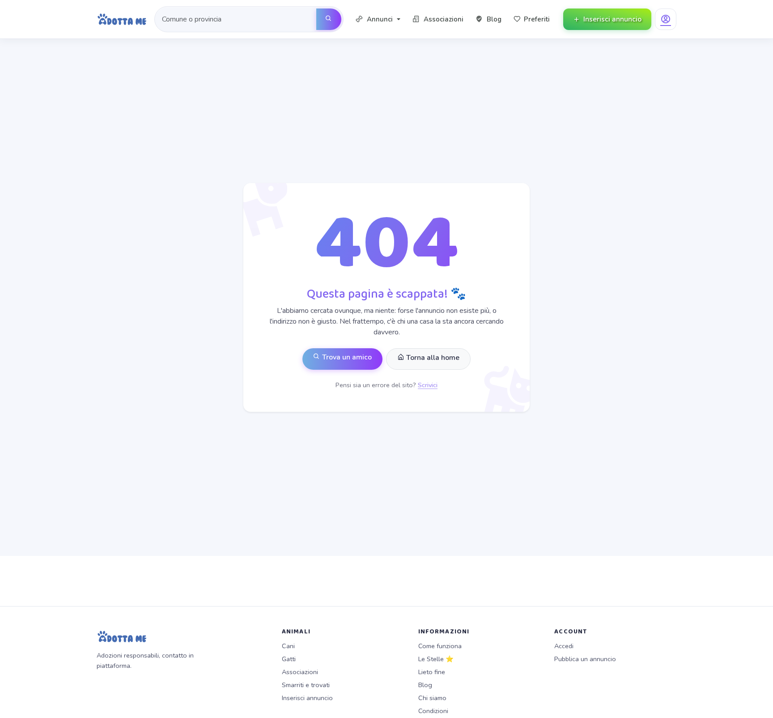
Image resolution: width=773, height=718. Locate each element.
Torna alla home (431, 358)
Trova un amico (346, 357)
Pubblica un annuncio (585, 658)
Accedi (563, 645)
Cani (288, 645)
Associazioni (300, 671)
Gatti (289, 658)
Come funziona (440, 645)
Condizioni (433, 710)
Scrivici (427, 384)
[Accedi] (665, 19)
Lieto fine (431, 671)
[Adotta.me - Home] (122, 19)
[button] (378, 19)
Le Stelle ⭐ (436, 658)
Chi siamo (432, 697)
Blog (425, 684)
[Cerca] (328, 19)
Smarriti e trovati (306, 684)
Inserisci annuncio (307, 697)
